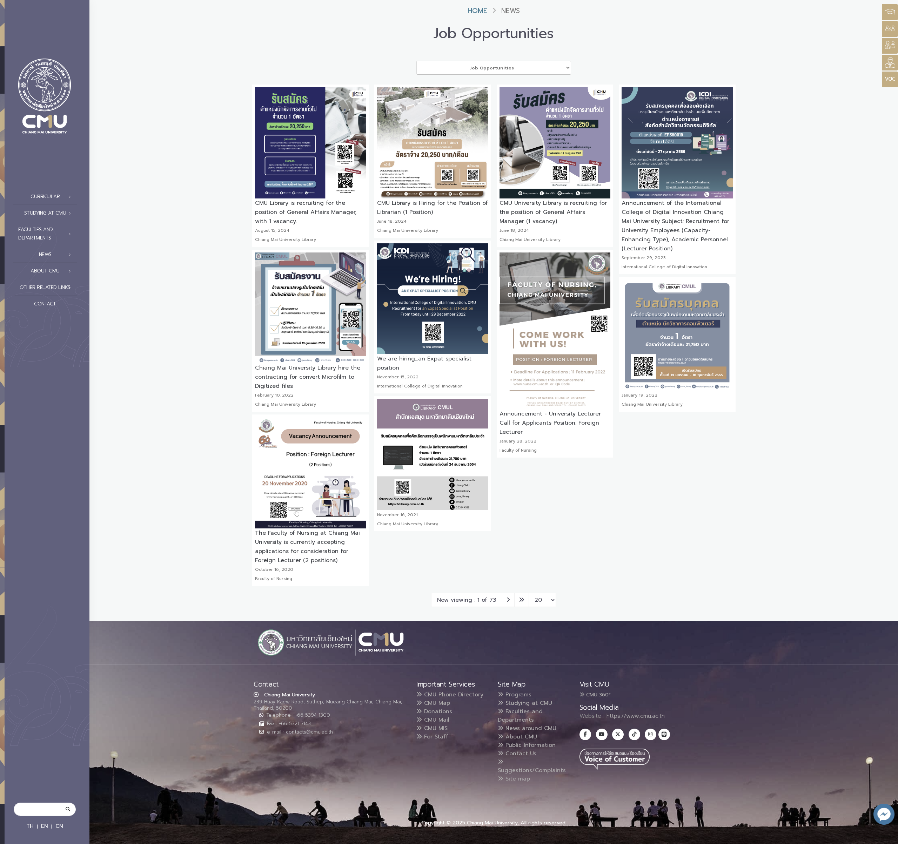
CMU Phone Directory (452, 694)
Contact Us (519, 753)
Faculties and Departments (520, 715)
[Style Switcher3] (890, 12)
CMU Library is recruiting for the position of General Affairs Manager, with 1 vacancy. (305, 212)
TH (30, 826)
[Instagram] (650, 734)
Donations (437, 711)
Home (477, 11)
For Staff (435, 736)
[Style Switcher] (890, 29)
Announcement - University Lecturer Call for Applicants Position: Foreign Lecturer (550, 423)
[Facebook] (585, 734)
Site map (516, 779)
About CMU (520, 736)
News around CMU (529, 728)
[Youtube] (602, 734)
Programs (517, 694)
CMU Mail (435, 720)
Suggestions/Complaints (532, 770)
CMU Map (436, 703)
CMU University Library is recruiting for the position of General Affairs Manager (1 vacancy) (553, 212)
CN (59, 826)
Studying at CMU (527, 703)
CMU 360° (597, 694)
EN (44, 826)
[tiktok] (634, 734)
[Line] (664, 734)
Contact (45, 304)
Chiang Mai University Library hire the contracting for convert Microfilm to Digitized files (307, 377)
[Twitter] (618, 734)
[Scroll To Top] (885, 836)
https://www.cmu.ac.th (636, 716)
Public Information (529, 745)
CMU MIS (435, 728)
